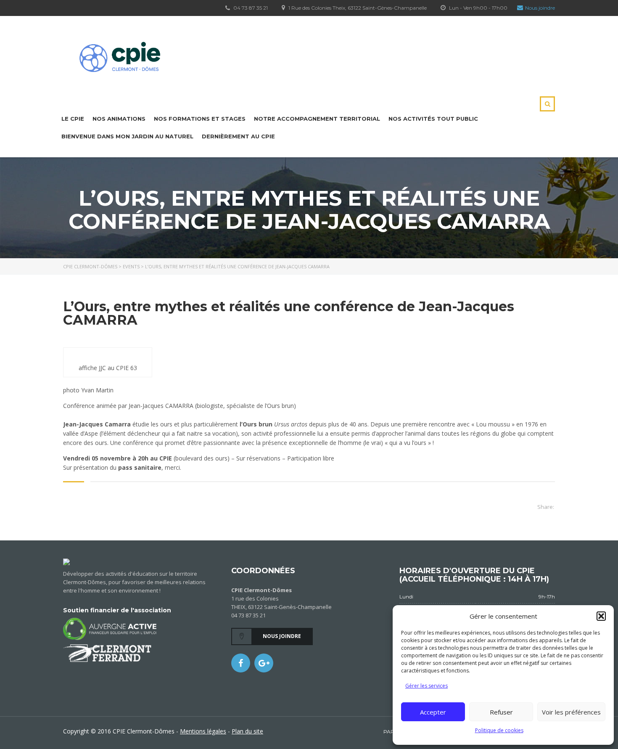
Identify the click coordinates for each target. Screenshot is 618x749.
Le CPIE (72, 118)
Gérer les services (426, 685)
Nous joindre (540, 8)
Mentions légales (203, 731)
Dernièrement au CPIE (238, 136)
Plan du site (247, 731)
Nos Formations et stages (200, 118)
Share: (545, 507)
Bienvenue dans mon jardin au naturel (127, 136)
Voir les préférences (571, 712)
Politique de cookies (499, 730)
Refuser (501, 712)
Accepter (433, 712)
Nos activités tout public (433, 118)
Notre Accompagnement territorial (317, 118)
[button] (601, 616)
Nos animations (118, 118)
